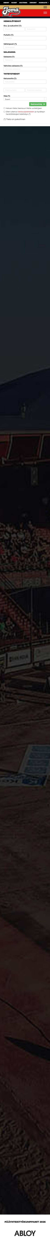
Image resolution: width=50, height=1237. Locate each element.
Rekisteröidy (36, 104)
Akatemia (23, 2)
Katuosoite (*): (10, 78)
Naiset (14, 2)
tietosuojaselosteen (26, 112)
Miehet (6, 2)
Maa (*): (7, 96)
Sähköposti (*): (10, 44)
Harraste (43, 2)
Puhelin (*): (8, 35)
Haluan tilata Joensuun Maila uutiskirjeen (24, 108)
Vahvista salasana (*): (13, 66)
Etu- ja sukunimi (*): (13, 26)
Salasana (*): (9, 57)
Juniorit (33, 2)
